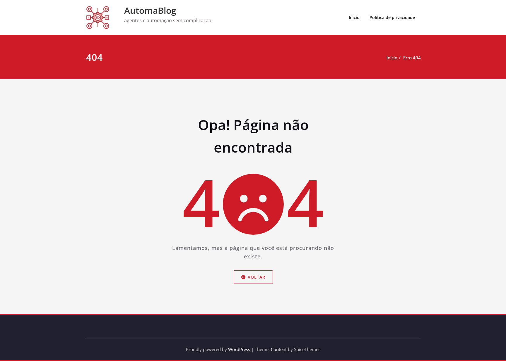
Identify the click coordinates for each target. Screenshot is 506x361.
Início (354, 17)
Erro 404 (412, 58)
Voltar (256, 277)
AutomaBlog (150, 10)
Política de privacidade (392, 17)
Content (279, 349)
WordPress (239, 349)
